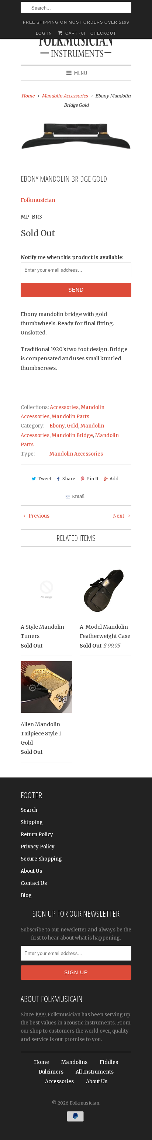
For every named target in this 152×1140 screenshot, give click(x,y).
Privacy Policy (38, 847)
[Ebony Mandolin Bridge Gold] (76, 136)
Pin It (92, 478)
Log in (44, 33)
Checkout (103, 33)
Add (114, 478)
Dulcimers (50, 1072)
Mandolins (74, 1062)
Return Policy (37, 834)
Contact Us (34, 883)
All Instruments (95, 1072)
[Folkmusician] (76, 46)
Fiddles (109, 1062)
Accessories (64, 407)
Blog (26, 895)
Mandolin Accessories (76, 454)
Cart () (74, 33)
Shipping (32, 822)
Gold (72, 426)
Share (68, 478)
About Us (31, 871)
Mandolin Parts (70, 416)
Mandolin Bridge (72, 435)
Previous (38, 516)
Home (41, 1062)
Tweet (44, 478)
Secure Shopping (41, 859)
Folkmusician (38, 200)
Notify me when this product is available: (72, 257)
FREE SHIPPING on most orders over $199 (76, 22)
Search (29, 810)
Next (119, 516)
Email (78, 496)
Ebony (57, 426)
